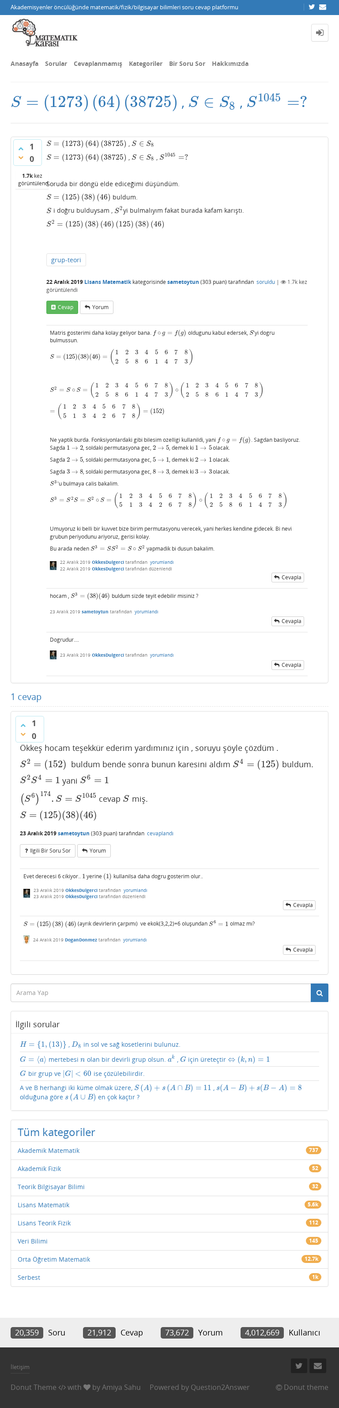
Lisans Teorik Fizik (44, 1223)
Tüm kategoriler (56, 1132)
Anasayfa (24, 63)
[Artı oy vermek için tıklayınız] (21, 148)
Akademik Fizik (39, 1168)
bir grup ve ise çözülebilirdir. (82, 1073)
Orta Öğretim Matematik (54, 1259)
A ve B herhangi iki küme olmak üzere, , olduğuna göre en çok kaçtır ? (161, 1092)
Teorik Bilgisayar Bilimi (51, 1186)
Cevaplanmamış (98, 63)
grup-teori (66, 260)
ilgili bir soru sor (50, 850)
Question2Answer (220, 1387)
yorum (100, 307)
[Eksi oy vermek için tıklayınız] (21, 157)
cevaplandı (160, 833)
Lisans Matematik (107, 282)
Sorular (56, 63)
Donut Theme (33, 1387)
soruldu (265, 282)
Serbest (29, 1277)
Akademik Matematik (48, 1150)
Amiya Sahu (121, 1387)
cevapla (291, 577)
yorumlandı (162, 562)
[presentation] (94, 102)
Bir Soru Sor (187, 63)
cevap (65, 307)
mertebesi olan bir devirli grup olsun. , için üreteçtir (145, 1059)
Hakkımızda (230, 63)
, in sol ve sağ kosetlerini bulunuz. (100, 1044)
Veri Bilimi (33, 1241)
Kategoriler (145, 63)
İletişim (20, 1367)
